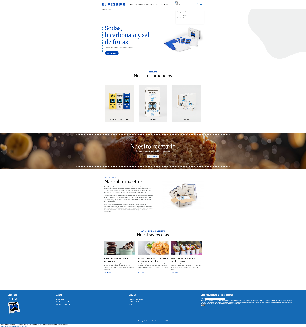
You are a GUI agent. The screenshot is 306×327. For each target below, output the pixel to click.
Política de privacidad (63, 304)
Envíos (131, 304)
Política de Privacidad (228, 302)
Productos (133, 4)
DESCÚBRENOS (112, 53)
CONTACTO (164, 4)
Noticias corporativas (136, 299)
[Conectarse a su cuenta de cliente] (198, 4)
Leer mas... (107, 272)
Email (203, 299)
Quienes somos (134, 302)
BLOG (157, 4)
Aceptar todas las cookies (7, 326)
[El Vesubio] (113, 5)
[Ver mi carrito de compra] (201, 4)
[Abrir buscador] (176, 2)
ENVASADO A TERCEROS (146, 4)
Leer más (24, 326)
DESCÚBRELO (153, 156)
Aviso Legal (60, 299)
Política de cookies (62, 302)
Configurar (18, 326)
